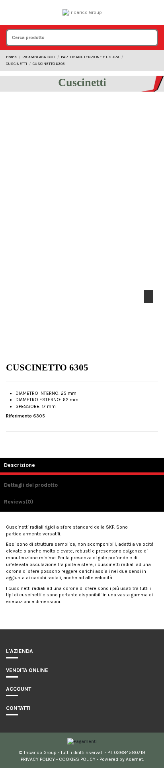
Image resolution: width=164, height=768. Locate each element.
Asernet (134, 759)
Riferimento (19, 416)
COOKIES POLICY (77, 759)
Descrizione (19, 465)
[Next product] (155, 60)
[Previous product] (148, 60)
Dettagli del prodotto (31, 485)
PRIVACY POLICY (38, 759)
